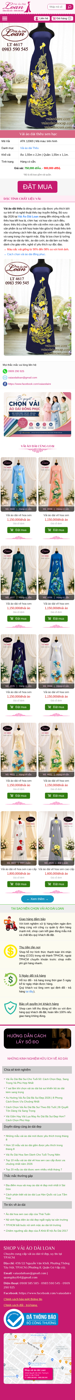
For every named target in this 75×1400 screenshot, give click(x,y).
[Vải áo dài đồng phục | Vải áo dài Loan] (37, 435)
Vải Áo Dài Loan (28, 216)
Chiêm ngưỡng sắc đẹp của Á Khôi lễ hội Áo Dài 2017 (37, 1230)
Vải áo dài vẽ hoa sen (18, 515)
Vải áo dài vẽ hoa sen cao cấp (19, 869)
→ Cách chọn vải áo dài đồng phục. (25, 254)
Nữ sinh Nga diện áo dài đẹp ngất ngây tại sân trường (37, 1219)
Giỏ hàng (63, 18)
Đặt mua (20, 530)
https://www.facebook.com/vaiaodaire (29, 383)
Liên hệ (44, 18)
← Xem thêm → (37, 899)
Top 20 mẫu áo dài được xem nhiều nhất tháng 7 (34, 1169)
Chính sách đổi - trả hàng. (21, 1305)
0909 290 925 (16, 371)
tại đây (29, 991)
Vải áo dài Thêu (29, 148)
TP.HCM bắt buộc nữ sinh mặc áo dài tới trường (33, 1225)
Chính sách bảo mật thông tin (23, 1299)
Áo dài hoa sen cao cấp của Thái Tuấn (28, 1214)
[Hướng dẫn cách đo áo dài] (37, 1047)
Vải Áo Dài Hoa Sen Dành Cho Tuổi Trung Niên (33, 1154)
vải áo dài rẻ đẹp (38, 1254)
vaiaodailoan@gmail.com (22, 377)
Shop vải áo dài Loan (29, 1248)
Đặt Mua (37, 186)
